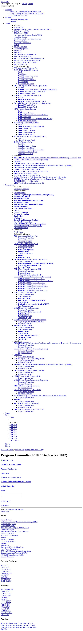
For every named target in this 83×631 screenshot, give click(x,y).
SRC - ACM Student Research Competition (29, 58)
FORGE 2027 (6, 571)
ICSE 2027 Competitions (22, 43)
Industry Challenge (20, 47)
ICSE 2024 (13, 429)
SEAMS (21, 138)
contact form (5, 506)
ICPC (20, 111)
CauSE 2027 (5, 591)
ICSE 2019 (13, 438)
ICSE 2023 (13, 431)
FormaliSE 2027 (6, 573)
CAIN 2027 (5, 567)
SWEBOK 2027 (6, 613)
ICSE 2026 (13, 425)
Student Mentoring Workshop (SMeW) (27, 60)
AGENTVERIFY (7, 589)
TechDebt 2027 (6, 581)
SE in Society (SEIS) (21, 33)
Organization (9, 185)
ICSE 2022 (13, 433)
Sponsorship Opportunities (19, 19)
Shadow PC (18, 50)
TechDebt (21, 144)
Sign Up (4, 629)
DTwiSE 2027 (6, 595)
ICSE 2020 (13, 436)
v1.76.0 (20, 509)
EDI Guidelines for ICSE (18, 15)
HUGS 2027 (5, 597)
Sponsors (8, 17)
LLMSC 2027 (6, 601)
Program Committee (25, 240)
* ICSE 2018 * (15, 440)
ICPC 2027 (5, 575)
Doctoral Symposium (21, 49)
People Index (18, 232)
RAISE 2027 (5, 607)
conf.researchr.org (11, 509)
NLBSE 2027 (5, 605)
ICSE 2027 (5, 450)
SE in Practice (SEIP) (21, 31)
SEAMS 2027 (6, 579)
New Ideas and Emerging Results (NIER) (28, 35)
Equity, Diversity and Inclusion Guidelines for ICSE (18, 627)
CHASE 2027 (6, 569)
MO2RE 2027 (6, 603)
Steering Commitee (24, 296)
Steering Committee (25, 242)
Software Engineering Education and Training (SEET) (32, 29)
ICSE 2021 (13, 434)
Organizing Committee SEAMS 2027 (31, 322)
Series (12, 417)
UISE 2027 (5, 615)
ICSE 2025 (13, 427)
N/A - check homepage (26, 357)
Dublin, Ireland (27, 4)
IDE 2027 (4, 599)
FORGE (21, 97)
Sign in (7, 444)
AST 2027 (4, 565)
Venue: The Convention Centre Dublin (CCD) (25, 12)
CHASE (21, 87)
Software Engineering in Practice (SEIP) (29, 450)
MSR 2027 (4, 577)
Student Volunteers (20, 64)
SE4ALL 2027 (6, 611)
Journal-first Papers (20, 37)
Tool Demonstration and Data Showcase (27, 39)
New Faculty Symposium (22, 56)
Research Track (19, 27)
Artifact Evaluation (20, 41)
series (11, 450)
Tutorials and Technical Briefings (25, 54)
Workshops (18, 52)
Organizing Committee (21, 189)
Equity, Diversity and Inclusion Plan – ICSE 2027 (27, 13)
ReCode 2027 (5, 609)
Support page (5, 511)
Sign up (7, 446)
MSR (20, 124)
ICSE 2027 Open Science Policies (25, 62)
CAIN (20, 72)
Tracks (7, 23)
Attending (8, 10)
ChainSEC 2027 (6, 593)
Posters (16, 45)
